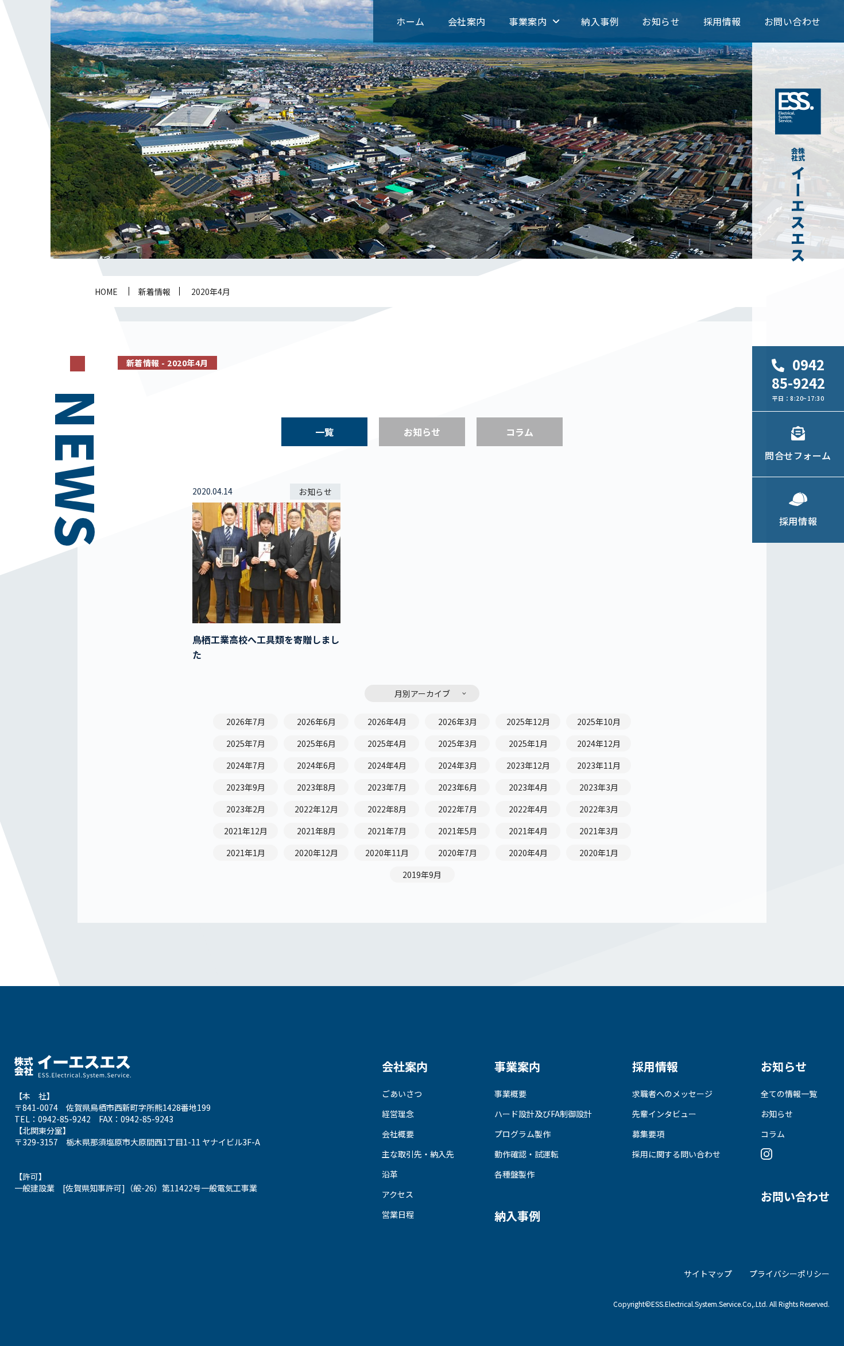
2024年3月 (457, 765)
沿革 (390, 1174)
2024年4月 (386, 765)
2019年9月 (422, 874)
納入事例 (600, 21)
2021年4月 (528, 831)
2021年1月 (245, 852)
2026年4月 (386, 721)
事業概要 (510, 1093)
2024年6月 (316, 765)
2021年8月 (316, 831)
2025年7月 (245, 743)
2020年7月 (457, 852)
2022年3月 (598, 809)
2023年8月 (316, 787)
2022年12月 (316, 809)
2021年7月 (386, 831)
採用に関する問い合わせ (676, 1154)
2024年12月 (599, 743)
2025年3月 (457, 743)
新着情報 (154, 291)
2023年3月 (598, 787)
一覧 (324, 432)
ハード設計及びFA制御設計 (543, 1113)
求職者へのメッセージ (672, 1093)
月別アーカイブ (422, 693)
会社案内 (467, 21)
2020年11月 (387, 852)
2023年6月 (457, 787)
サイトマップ (708, 1273)
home (106, 291)
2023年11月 (599, 765)
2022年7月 (457, 809)
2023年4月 (528, 787)
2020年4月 (210, 291)
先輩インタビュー (664, 1113)
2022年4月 (528, 809)
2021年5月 (457, 831)
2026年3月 (457, 721)
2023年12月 (528, 765)
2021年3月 (598, 831)
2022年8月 (386, 809)
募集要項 (648, 1134)
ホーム (410, 21)
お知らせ (661, 21)
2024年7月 (245, 765)
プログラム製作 (522, 1134)
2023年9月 (245, 787)
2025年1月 (528, 743)
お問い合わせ (792, 21)
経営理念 (398, 1113)
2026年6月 (316, 721)
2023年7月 (386, 787)
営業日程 (398, 1214)
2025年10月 (599, 721)
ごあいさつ (402, 1093)
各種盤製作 (514, 1174)
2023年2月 (245, 809)
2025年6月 (316, 743)
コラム (519, 432)
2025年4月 (386, 743)
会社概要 (398, 1134)
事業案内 (528, 21)
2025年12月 (528, 721)
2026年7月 (245, 721)
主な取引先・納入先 (418, 1154)
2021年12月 (246, 831)
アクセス (397, 1194)
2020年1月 (598, 852)
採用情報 (722, 21)
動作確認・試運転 (526, 1154)
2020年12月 (316, 852)
